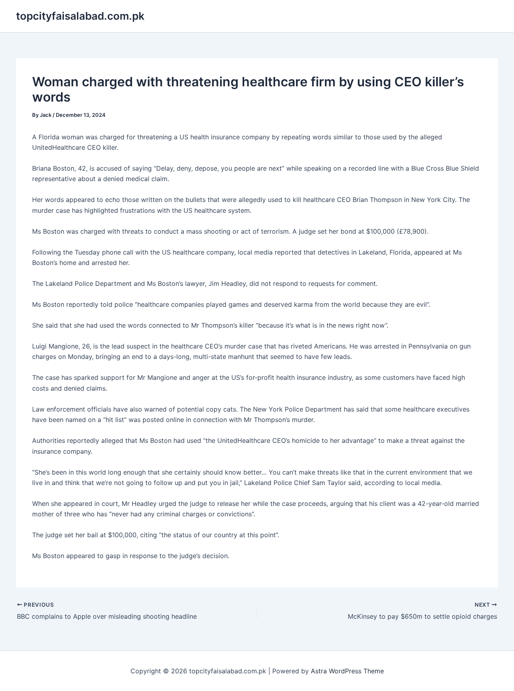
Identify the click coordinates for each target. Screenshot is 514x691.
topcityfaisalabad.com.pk (80, 16)
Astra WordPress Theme (347, 671)
